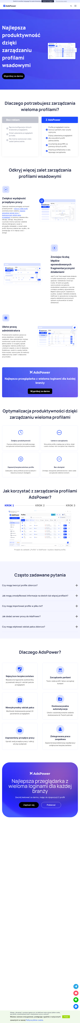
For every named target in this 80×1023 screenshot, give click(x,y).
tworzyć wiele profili (21, 208)
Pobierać (51, 805)
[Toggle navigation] (75, 6)
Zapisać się (28, 805)
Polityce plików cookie (34, 1020)
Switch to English (48, 1)
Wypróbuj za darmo (13, 76)
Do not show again (61, 1)
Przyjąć (66, 1016)
